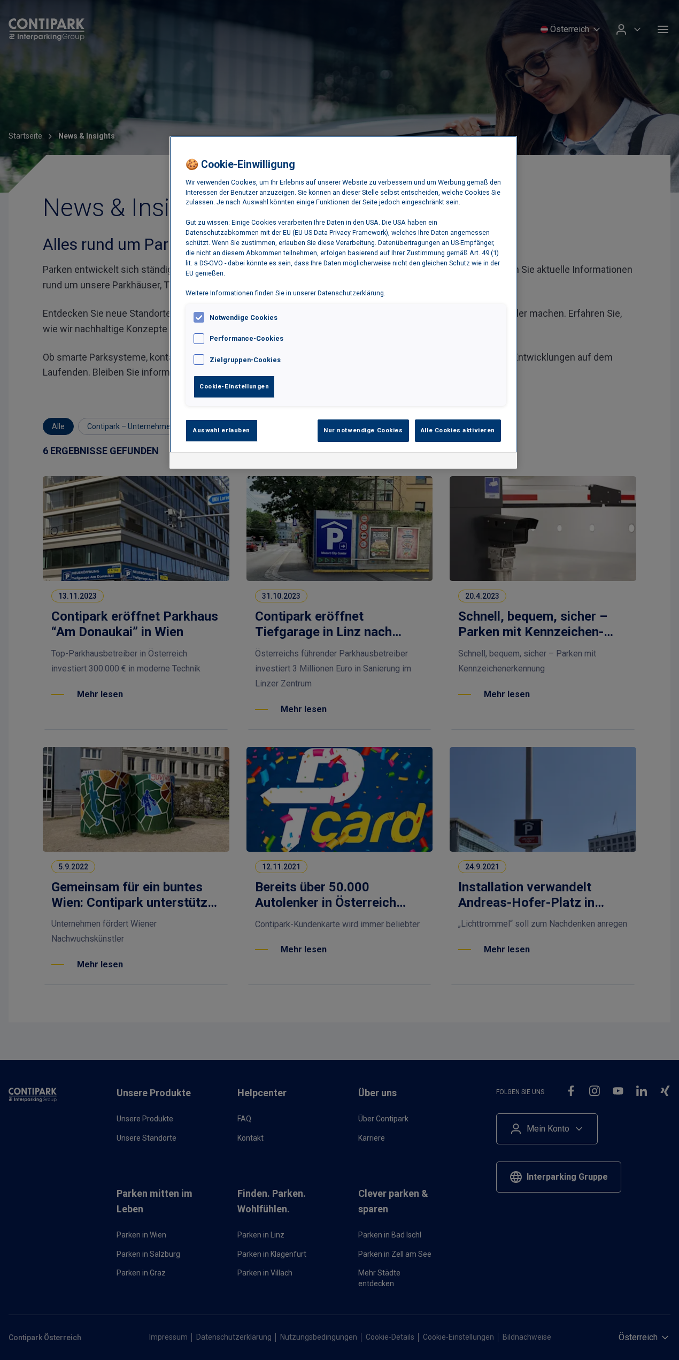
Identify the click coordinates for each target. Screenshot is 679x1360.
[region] (343, 302)
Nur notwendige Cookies (363, 430)
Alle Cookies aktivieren (458, 430)
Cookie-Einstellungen (234, 386)
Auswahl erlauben (221, 430)
